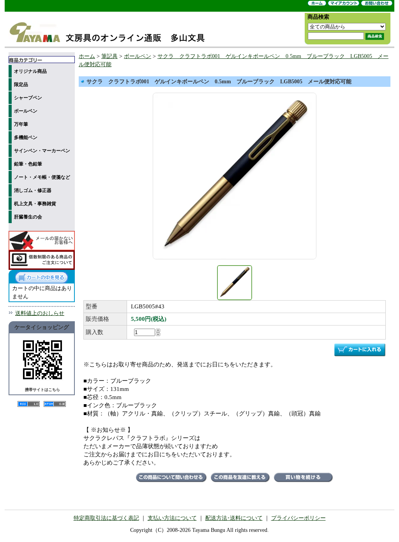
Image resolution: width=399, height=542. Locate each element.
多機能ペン (25, 137)
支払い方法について (172, 518)
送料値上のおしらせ (39, 313)
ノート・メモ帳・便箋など (42, 177)
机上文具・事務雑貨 (35, 203)
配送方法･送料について (234, 518)
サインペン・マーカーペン (42, 150)
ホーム (87, 56)
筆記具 (109, 56)
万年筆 (21, 124)
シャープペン (28, 97)
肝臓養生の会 (28, 217)
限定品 (21, 84)
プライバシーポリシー (298, 518)
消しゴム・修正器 (32, 190)
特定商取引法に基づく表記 (106, 518)
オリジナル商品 (30, 71)
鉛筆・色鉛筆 (28, 164)
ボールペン (25, 111)
